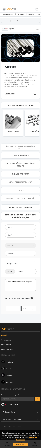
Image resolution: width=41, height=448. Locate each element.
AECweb (7, 21)
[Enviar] (37, 399)
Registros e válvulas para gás (20, 198)
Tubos (21, 190)
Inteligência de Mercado (12, 419)
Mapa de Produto (7, 349)
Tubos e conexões (20, 174)
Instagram (9, 382)
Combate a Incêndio (20, 155)
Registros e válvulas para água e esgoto (20, 164)
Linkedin (9, 376)
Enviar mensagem (29, 309)
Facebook (9, 362)
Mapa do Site (6, 345)
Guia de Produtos (8, 14)
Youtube (9, 369)
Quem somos (6, 340)
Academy (31, 14)
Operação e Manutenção (12, 426)
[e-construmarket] (9, 404)
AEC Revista (20, 14)
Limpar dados (13, 309)
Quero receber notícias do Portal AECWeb (17, 298)
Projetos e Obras (9, 412)
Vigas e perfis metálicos (20, 182)
